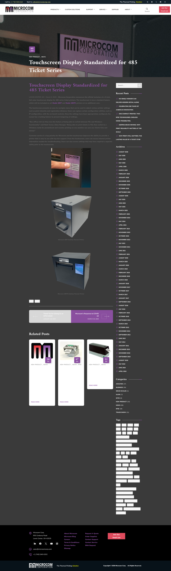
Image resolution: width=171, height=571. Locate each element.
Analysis (121, 384)
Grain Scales (122, 391)
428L (124, 429)
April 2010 (122, 371)
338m (136, 425)
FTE (128, 453)
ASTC (135, 433)
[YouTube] (160, 1)
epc (123, 453)
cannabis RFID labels (124, 445)
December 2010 (124, 349)
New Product (34, 57)
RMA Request (90, 545)
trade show (121, 505)
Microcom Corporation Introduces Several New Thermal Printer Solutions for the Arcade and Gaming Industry (42, 383)
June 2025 (122, 203)
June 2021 (122, 251)
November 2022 (124, 240)
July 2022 (122, 243)
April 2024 (122, 225)
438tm (130, 429)
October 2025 (124, 188)
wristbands (121, 513)
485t (31, 301)
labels (125, 465)
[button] (147, 9)
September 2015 (124, 320)
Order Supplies (91, 536)
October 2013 (124, 327)
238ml (130, 425)
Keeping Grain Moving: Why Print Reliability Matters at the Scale (129, 128)
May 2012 (122, 342)
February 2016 (124, 313)
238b (118, 425)
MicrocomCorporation (124, 473)
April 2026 (122, 167)
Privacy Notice (69, 545)
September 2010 (124, 357)
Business (121, 387)
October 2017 (124, 291)
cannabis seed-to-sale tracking (127, 449)
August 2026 (123, 152)
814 (124, 433)
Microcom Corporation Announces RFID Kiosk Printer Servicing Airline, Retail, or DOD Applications (71, 383)
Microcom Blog (70, 536)
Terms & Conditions (71, 542)
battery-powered (122, 437)
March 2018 (123, 280)
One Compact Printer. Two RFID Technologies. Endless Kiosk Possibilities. (128, 117)
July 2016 (122, 309)
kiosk (118, 465)
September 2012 (124, 335)
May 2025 (122, 207)
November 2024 (124, 218)
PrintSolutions (134, 481)
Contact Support (91, 539)
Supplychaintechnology (125, 497)
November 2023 (124, 232)
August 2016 (123, 305)
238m (124, 425)
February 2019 (124, 273)
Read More (35, 402)
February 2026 (124, 174)
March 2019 (123, 269)
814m (129, 433)
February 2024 (124, 229)
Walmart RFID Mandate (132, 509)
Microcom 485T (134, 469)
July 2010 (122, 364)
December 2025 (124, 181)
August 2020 (123, 258)
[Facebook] (151, 1)
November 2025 (124, 185)
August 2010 (123, 360)
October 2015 (124, 316)
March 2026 (123, 170)
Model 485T (57, 103)
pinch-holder (121, 481)
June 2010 (122, 368)
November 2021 (124, 247)
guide (119, 457)
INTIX (119, 398)
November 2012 (124, 331)
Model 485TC (71, 103)
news (137, 477)
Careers (67, 539)
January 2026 (124, 177)
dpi (118, 453)
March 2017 (123, 294)
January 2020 (124, 265)
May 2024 (122, 221)
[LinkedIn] (147, 1)
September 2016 (124, 302)
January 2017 (124, 298)
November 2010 (124, 353)
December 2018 (124, 276)
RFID (79, 365)
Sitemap (67, 548)
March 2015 (123, 324)
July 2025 (122, 199)
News (43, 57)
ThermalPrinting (130, 501)
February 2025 (124, 214)
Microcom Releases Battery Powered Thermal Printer (99, 375)
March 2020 (123, 262)
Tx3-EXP (130, 505)
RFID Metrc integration (124, 493)
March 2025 (123, 210)
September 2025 (124, 192)
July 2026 (122, 156)
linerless (134, 465)
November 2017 (124, 287)
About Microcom (70, 533)
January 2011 (124, 346)
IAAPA (119, 394)
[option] (42, 374)
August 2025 (123, 196)
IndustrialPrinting (123, 461)
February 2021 (124, 254)
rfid (118, 485)
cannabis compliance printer (126, 441)
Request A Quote (92, 533)
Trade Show (122, 412)
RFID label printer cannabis (126, 489)
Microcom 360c (121, 469)
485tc (37, 301)
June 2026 (122, 159)
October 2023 (124, 236)
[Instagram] (164, 1)
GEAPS (134, 453)
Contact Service (91, 542)
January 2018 (124, 284)
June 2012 (122, 338)
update (119, 509)
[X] (156, 1)
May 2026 (122, 163)
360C (118, 429)
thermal (120, 501)
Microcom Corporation (124, 477)
